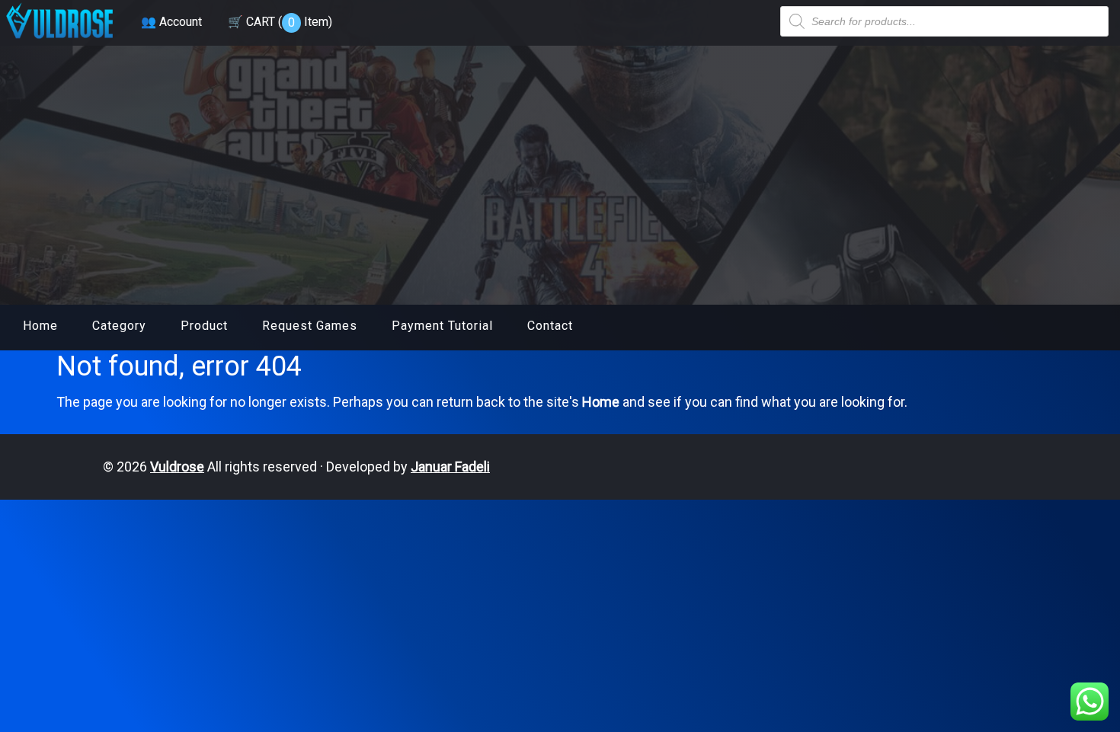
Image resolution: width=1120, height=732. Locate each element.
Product (204, 325)
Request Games (309, 325)
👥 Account (171, 21)
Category (119, 325)
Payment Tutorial (442, 325)
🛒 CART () (280, 21)
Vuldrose (177, 467)
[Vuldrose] (59, 40)
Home (40, 325)
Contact (550, 325)
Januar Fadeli (450, 467)
